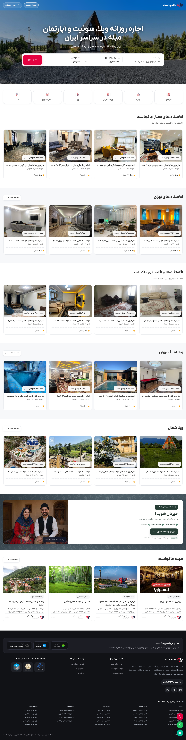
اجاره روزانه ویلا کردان (30, 710)
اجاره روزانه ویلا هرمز (103, 721)
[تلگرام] (174, 689)
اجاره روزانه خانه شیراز (67, 710)
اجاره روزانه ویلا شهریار (30, 714)
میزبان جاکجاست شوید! (165, 531)
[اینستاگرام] (180, 689)
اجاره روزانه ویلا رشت (140, 721)
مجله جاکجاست (117, 668)
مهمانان (74, 58)
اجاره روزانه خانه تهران (176, 710)
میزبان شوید (31, 5)
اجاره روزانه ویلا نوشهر (140, 724)
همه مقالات (13, 559)
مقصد (155, 58)
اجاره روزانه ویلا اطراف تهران (174, 724)
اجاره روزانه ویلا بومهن (30, 724)
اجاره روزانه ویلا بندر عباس (102, 724)
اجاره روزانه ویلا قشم (103, 714)
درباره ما (81, 673)
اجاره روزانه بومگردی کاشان (65, 721)
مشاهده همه (13, 197)
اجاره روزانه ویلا (117, 664)
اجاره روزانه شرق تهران (176, 717)
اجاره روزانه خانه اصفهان (66, 714)
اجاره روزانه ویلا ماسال (140, 714)
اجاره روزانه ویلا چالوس (140, 717)
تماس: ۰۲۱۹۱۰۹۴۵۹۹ (170, 682)
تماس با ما (80, 668)
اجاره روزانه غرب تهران (176, 714)
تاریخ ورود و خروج (111, 58)
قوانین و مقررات (77, 664)
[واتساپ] (167, 689)
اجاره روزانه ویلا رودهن (30, 721)
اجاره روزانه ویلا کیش (103, 710)
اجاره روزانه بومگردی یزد (66, 717)
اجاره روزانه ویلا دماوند (30, 717)
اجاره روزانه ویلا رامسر (140, 710)
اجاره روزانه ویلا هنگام (103, 717)
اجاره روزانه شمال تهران (176, 721)
